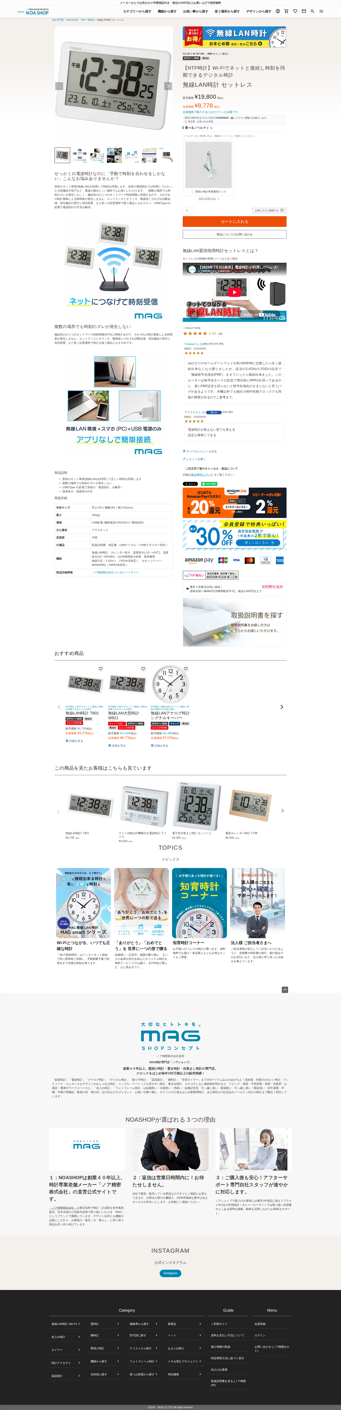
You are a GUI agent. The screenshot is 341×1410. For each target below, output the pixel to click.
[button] (59, 707)
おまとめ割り (176, 1348)
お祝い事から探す (195, 11)
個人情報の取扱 (220, 1346)
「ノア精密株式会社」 (63, 1207)
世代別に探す (138, 1335)
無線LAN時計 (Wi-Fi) (64, 1323)
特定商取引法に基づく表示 (227, 1358)
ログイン (260, 1335)
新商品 (172, 1323)
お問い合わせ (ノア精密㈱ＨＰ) (272, 1348)
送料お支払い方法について (227, 1335)
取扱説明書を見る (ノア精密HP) (228, 1383)
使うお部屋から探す (142, 1374)
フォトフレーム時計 (142, 1361)
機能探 (167, 11)
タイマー (57, 1349)
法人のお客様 (219, 1369)
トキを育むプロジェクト (183, 1361)
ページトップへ (285, 990)
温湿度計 (57, 1375)
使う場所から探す (227, 11)
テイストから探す (141, 1348)
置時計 (91, 20)
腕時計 (95, 1335)
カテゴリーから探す (137, 11)
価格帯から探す (139, 1323)
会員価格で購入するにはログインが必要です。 (212, 112)
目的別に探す (99, 1374)
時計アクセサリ (61, 1362)
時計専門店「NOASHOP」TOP (68, 20)
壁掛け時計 (97, 1348)
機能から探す (99, 1361)
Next (168, 86)
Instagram (170, 1273)
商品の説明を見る (216, 198)
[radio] (208, 168)
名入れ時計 (58, 1336)
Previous (59, 86)
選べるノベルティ (199, 128)
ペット (172, 1335)
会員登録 (260, 1323)
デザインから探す (259, 11)
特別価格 (173, 1374)
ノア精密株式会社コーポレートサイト (115, 572)
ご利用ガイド (219, 1323)
